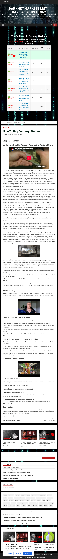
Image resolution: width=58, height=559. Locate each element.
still (14, 505)
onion (26, 503)
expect (43, 497)
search (5, 505)
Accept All (27, 553)
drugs (27, 497)
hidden (27, 500)
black (22, 495)
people (41, 503)
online (12, 416)
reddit (46, 503)
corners (49, 495)
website (29, 505)
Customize (9, 553)
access (5, 495)
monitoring (20, 503)
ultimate (23, 505)
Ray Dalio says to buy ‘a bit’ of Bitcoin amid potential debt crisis (19, 520)
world (50, 505)
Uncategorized (5, 127)
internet (33, 500)
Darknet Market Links (34, 554)
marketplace (7, 503)
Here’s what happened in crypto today (12, 514)
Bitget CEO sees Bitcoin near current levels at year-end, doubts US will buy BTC (23, 517)
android (17, 495)
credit (5, 497)
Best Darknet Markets (46, 554)
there (18, 505)
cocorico (34, 495)
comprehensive (41, 495)
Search (5, 454)
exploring (49, 497)
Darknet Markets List (32, 557)
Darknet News (55, 25)
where (40, 505)
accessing (11, 495)
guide (16, 500)
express (5, 500)
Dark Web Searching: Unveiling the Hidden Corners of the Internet (29, 435)
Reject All (18, 553)
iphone (38, 500)
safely (51, 503)
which (45, 505)
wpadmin (5, 134)
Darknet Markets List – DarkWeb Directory (29, 10)
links (43, 500)
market (48, 500)
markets (14, 503)
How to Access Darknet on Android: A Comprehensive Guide (18, 475)
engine (32, 497)
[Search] (51, 25)
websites (35, 505)
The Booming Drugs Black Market (11, 435)
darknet (16, 497)
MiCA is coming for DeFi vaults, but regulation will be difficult (18, 512)
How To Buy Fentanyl (49, 419)
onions (31, 503)
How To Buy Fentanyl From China (11, 419)
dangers (10, 497)
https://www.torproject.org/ (15, 41)
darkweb (22, 497)
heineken (22, 500)
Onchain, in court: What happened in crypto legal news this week (19, 523)
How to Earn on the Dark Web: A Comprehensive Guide (47, 435)
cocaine (28, 495)
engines (38, 497)
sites (10, 505)
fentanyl (8, 416)
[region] (18, 549)
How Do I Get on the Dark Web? (11, 478)
